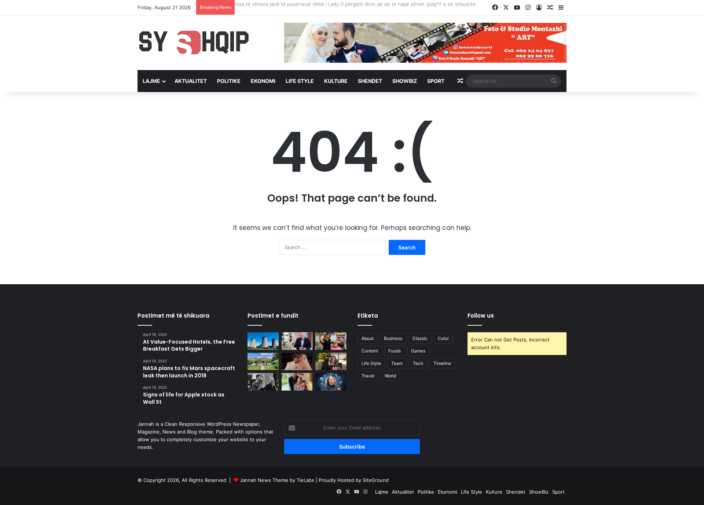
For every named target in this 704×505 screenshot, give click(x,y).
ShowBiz (404, 81)
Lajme (151, 81)
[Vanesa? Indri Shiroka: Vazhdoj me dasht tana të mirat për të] (330, 361)
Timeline (442, 363)
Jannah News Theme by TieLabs (277, 480)
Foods (394, 351)
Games (418, 351)
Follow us (480, 315)
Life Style (300, 81)
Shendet (370, 81)
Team (397, 363)
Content (370, 351)
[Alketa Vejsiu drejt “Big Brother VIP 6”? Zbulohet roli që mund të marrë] (263, 382)
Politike (229, 81)
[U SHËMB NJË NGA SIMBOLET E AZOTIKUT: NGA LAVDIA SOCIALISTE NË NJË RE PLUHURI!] (263, 341)
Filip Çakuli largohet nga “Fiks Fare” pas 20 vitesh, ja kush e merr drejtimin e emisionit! (333, 4)
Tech (418, 363)
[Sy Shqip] (205, 42)
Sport (435, 81)
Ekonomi (263, 81)
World (390, 375)
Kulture (336, 81)
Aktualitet (191, 81)
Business (393, 338)
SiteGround (376, 480)
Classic (420, 338)
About (368, 338)
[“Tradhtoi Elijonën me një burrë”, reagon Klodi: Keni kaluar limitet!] (297, 361)
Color (443, 338)
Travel (368, 375)
